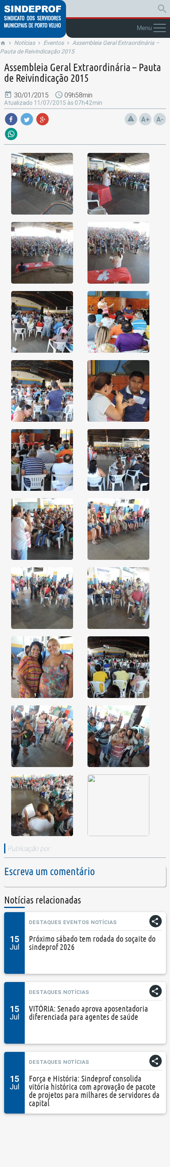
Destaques (45, 922)
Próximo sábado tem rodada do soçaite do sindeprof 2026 (92, 943)
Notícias (24, 42)
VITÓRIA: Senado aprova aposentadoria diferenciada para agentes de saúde (88, 1012)
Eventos (53, 42)
